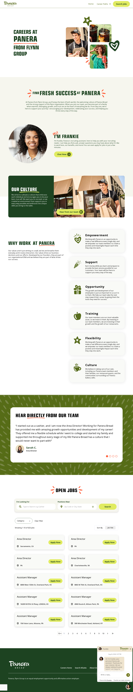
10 (103, 633)
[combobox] (38, 507)
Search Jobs (121, 4)
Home (91, 4)
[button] (23, 520)
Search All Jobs (81, 668)
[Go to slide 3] (113, 456)
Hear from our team (69, 212)
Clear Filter (39, 521)
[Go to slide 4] (116, 456)
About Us (93, 668)
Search (108, 506)
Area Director (24, 538)
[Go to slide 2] (110, 456)
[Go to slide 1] (107, 456)
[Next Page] (108, 633)
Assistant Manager (27, 577)
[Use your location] (93, 507)
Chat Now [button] (61, 154)
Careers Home (66, 668)
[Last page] (113, 633)
